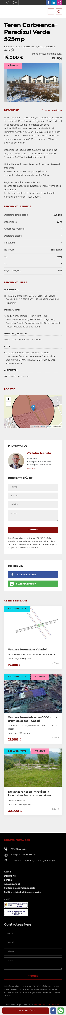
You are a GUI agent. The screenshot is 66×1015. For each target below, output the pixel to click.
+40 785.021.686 (18, 849)
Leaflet (33, 426)
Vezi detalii (32, 469)
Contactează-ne (52, 110)
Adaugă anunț (12, 884)
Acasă (7, 872)
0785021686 (32, 458)
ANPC (7, 899)
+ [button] (8, 399)
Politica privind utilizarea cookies (22, 892)
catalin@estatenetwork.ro (39, 465)
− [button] (8, 404)
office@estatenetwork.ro (14, 2)
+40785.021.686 (7, 2)
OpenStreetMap (45, 426)
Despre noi (10, 876)
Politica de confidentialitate (19, 888)
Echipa (8, 880)
